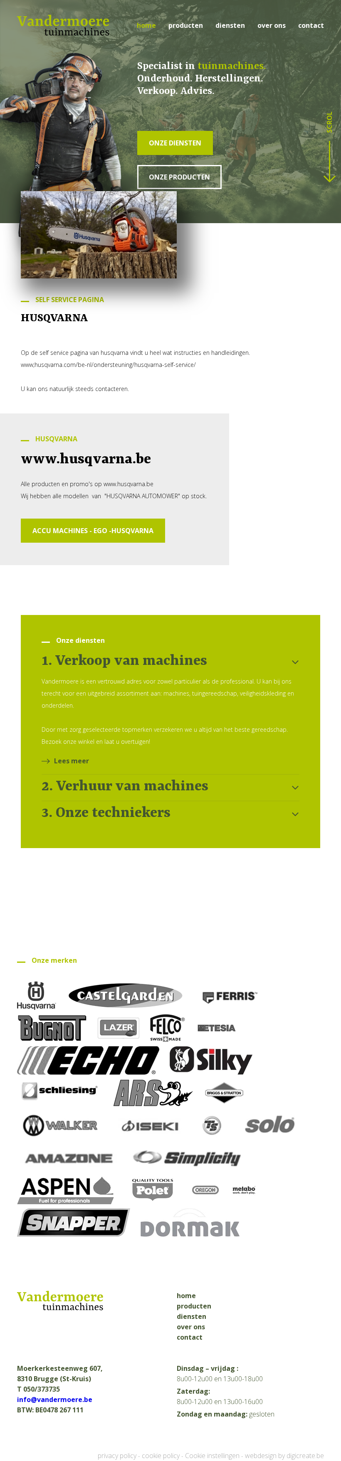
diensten (230, 25)
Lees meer (71, 760)
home (146, 25)
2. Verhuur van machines (125, 786)
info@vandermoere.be (54, 1399)
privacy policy (117, 1455)
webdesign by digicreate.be (284, 1455)
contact (311, 25)
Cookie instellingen (212, 1455)
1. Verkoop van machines (124, 661)
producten (185, 25)
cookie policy (161, 1455)
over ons (271, 25)
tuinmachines (231, 66)
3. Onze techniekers (106, 813)
